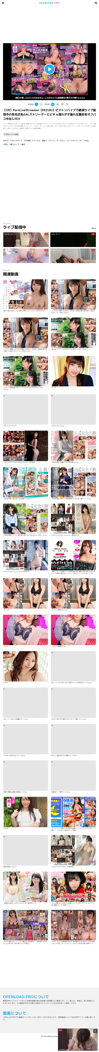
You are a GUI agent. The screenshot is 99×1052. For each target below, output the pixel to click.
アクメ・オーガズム (57, 140)
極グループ (15, 144)
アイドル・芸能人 (40, 140)
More (94, 228)
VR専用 (28, 140)
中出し (87, 140)
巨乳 (6, 144)
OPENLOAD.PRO (52, 1036)
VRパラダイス (16, 140)
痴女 (23, 144)
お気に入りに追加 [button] (12, 134)
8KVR (6, 140)
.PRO (49, 3)
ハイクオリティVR (75, 140)
